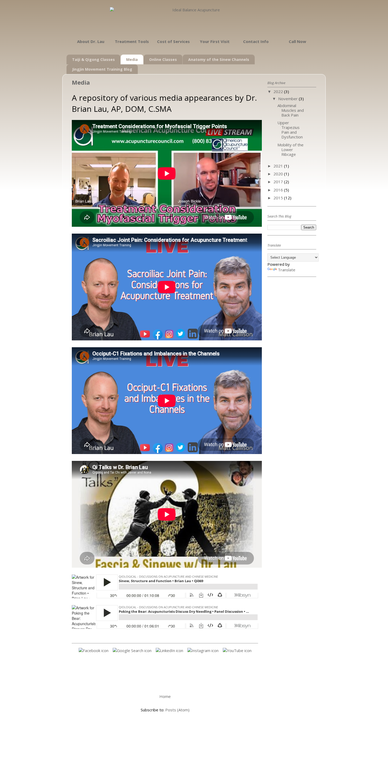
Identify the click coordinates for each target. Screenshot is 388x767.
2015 (278, 197)
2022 (278, 91)
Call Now (297, 41)
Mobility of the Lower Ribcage (290, 149)
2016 (278, 189)
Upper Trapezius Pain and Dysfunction (290, 129)
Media (132, 59)
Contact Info (256, 41)
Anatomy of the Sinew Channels (218, 59)
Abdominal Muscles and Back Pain (290, 110)
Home (165, 696)
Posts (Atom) (177, 709)
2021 (278, 165)
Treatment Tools (132, 41)
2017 (278, 181)
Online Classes (163, 59)
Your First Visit (215, 41)
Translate (286, 269)
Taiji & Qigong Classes (93, 59)
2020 (278, 173)
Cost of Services (173, 41)
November (288, 98)
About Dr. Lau (90, 41)
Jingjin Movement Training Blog (102, 69)
